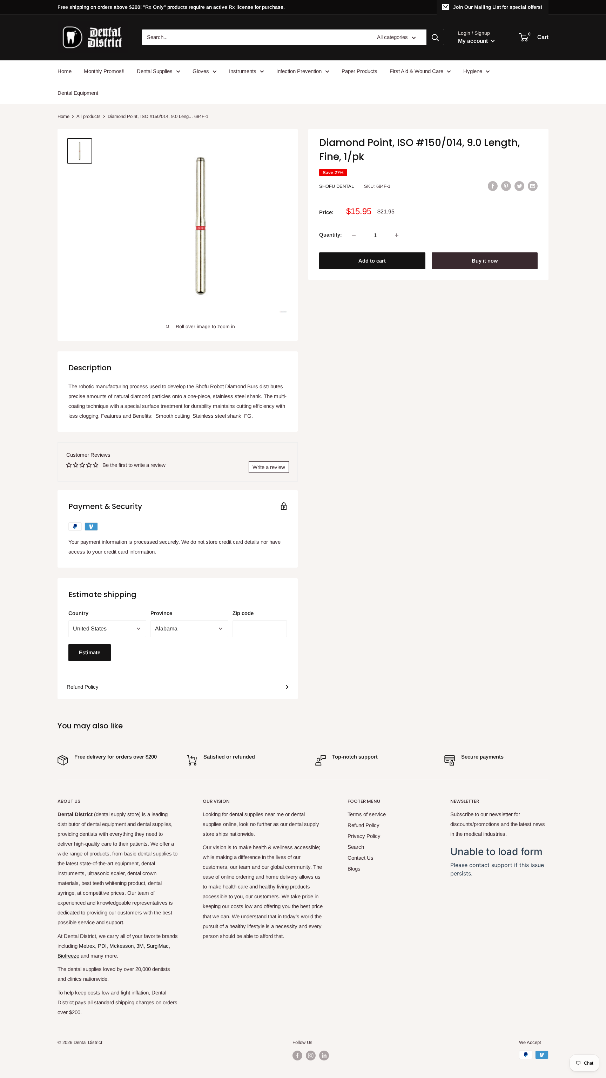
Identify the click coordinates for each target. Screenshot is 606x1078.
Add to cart (372, 261)
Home (65, 71)
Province (161, 613)
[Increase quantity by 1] (396, 235)
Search (356, 847)
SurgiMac (158, 946)
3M (140, 946)
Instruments (242, 71)
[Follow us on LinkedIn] (324, 1055)
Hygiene (472, 71)
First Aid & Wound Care (416, 71)
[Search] (435, 37)
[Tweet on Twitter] (519, 186)
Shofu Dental (336, 186)
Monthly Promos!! (104, 71)
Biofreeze (68, 956)
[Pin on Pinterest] (506, 186)
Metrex (87, 946)
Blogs (354, 869)
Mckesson (121, 946)
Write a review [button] (268, 467)
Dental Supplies (155, 71)
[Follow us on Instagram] (311, 1055)
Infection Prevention (299, 71)
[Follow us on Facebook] (297, 1055)
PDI (102, 946)
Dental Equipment (78, 93)
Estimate (89, 652)
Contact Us (360, 858)
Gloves (201, 71)
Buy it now (485, 261)
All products (88, 116)
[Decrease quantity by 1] (353, 235)
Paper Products (359, 71)
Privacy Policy (364, 836)
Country (78, 613)
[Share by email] (533, 186)
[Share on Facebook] (493, 186)
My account (473, 41)
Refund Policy (83, 687)
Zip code (243, 613)
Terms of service (367, 814)
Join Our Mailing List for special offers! (497, 7)
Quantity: (330, 235)
